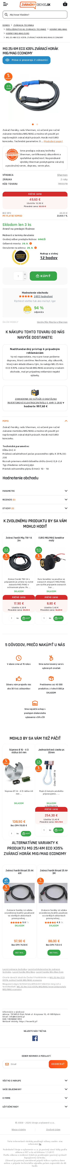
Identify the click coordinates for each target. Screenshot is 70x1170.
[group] (19, 580)
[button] (26, 618)
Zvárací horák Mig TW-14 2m (19, 539)
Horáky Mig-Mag (58, 29)
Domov (6, 25)
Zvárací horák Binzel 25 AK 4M (19, 872)
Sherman (62, 175)
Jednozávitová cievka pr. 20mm (51, 751)
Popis (5, 421)
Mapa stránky (19, 1129)
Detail (19, 953)
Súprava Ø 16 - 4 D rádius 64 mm (19, 751)
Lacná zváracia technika (15, 969)
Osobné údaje (53, 1129)
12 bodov (49, 257)
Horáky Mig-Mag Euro (17, 33)
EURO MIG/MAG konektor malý (51, 539)
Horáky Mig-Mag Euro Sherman (52, 322)
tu (40, 1144)
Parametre (9, 491)
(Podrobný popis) (53, 141)
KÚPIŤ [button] (28, 618)
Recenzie (9, 499)
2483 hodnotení (43, 296)
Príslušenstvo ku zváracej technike (26, 29)
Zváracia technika (23, 25)
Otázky (8, 508)
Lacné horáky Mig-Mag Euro (50, 972)
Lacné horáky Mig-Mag (23, 972)
